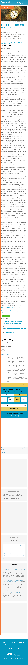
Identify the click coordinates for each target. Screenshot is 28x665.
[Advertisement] (14, 436)
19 (7, 553)
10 (23, 548)
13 (10, 550)
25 (4, 555)
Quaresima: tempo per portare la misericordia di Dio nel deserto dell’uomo (13, 323)
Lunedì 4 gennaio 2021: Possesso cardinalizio (12, 592)
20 (10, 553)
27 (10, 555)
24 (23, 553)
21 (14, 553)
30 (20, 555)
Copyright (14, 645)
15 (17, 550)
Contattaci (20, 645)
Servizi (24, 642)
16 (20, 550)
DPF (8, 642)
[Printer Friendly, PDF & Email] (6, 316)
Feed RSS (15, 565)
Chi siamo (4, 642)
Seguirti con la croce (10, 332)
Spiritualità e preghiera (7, 7)
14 (14, 550)
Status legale (8, 645)
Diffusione (12, 642)
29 (17, 555)
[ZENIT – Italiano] (8, 2)
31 (23, 555)
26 (7, 555)
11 (4, 550)
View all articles (5, 354)
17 (23, 550)
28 (14, 555)
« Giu (4, 558)
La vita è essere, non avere (11, 327)
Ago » (6, 558)
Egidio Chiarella (17, 42)
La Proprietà (19, 642)
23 (20, 553)
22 (17, 553)
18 (4, 553)
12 (7, 550)
